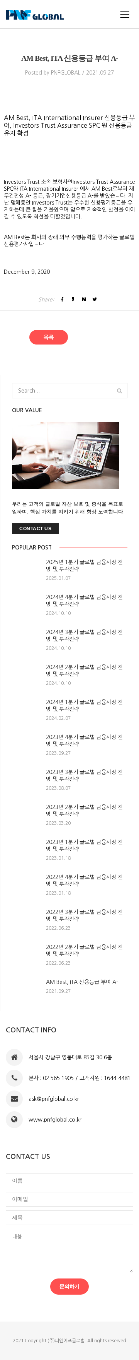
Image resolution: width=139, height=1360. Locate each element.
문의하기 (69, 1286)
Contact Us (35, 528)
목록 (49, 337)
